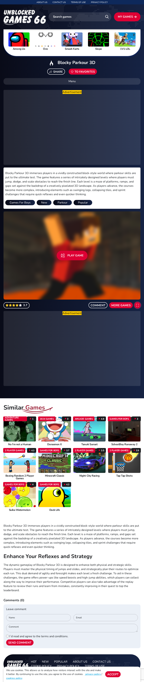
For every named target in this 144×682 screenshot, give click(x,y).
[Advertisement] (72, 129)
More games (121, 305)
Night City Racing (89, 475)
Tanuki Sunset (89, 444)
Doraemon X (54, 444)
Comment (98, 305)
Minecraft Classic (54, 475)
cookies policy (14, 678)
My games (125, 17)
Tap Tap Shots (124, 475)
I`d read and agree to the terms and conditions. (38, 636)
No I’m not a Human (19, 444)
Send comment (19, 643)
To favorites (85, 72)
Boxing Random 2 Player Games (19, 477)
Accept (113, 674)
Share (58, 72)
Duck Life (54, 510)
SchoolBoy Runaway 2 (124, 444)
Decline (131, 674)
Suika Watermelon (19, 510)
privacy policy (93, 674)
